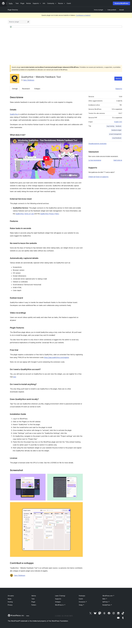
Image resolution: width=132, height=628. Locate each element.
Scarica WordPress (121, 3)
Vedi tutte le (117, 160)
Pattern (33, 605)
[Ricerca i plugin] (28, 22)
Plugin (33, 602)
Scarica (118, 78)
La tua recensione (94, 160)
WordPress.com (108, 596)
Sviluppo (37, 89)
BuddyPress (107, 605)
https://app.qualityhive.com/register (56, 357)
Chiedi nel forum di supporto (98, 177)
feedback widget (116, 130)
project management (115, 134)
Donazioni (83, 602)
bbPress (106, 602)
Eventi (81, 599)
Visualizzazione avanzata (97, 144)
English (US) (118, 122)
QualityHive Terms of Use (25, 214)
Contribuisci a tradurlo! (83, 15)
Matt (105, 599)
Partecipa (82, 596)
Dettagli (14, 89)
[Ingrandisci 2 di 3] (80, 476)
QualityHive (14, 114)
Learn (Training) (60, 596)
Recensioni (26, 89)
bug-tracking (110, 126)
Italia (27, 615)
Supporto (118, 89)
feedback (118, 126)
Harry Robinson (28, 80)
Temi (32, 599)
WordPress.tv (60, 605)
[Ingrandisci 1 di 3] (43, 476)
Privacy (10, 605)
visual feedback (116, 138)
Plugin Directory (13, 10)
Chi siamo (11, 596)
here (14, 377)
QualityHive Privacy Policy (49, 214)
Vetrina (33, 596)
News (9, 599)
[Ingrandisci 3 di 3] (80, 505)
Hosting (10, 602)
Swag (81, 605)
